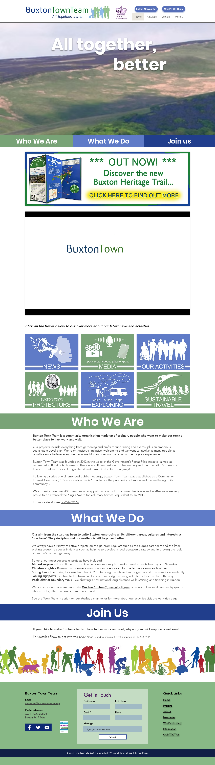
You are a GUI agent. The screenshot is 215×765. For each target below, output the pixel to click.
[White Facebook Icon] (29, 727)
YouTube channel (92, 598)
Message (88, 723)
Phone (118, 712)
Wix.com (114, 753)
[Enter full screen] (185, 310)
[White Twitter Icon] (38, 727)
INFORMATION (70, 502)
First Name (89, 701)
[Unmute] (35, 310)
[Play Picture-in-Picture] (179, 310)
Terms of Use (126, 753)
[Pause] (29, 310)
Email (86, 712)
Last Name (120, 701)
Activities (164, 598)
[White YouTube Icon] (47, 727)
